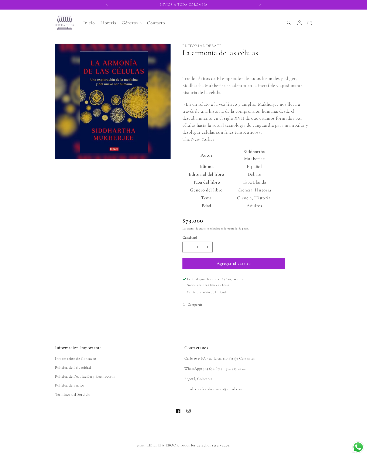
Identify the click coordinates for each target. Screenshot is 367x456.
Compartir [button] (195, 304)
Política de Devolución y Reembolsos (85, 376)
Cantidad (189, 237)
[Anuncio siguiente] (260, 4)
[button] (131, 22)
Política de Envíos (69, 385)
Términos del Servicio (72, 394)
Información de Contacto (75, 358)
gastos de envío (196, 228)
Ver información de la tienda (207, 292)
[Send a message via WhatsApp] (358, 447)
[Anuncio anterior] (107, 4)
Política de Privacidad (73, 367)
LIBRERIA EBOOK (163, 445)
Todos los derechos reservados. (205, 445)
